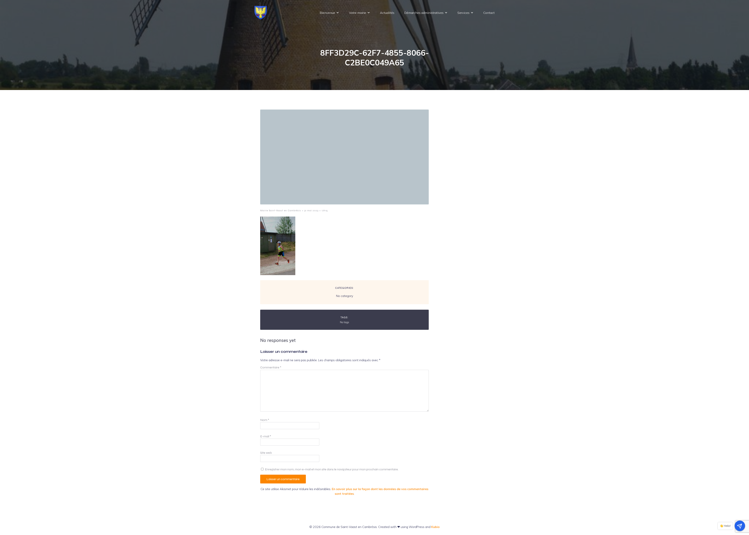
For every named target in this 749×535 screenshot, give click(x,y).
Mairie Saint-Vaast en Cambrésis (280, 210)
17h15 (325, 210)
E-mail (265, 436)
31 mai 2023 (311, 210)
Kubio (435, 527)
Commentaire (270, 367)
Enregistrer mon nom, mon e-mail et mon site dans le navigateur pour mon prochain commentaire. (331, 469)
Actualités (387, 13)
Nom (264, 420)
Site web (266, 453)
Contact (489, 13)
